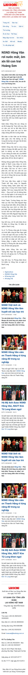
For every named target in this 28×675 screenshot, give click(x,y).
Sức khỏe (20, 38)
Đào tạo (15, 23)
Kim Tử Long (6, 429)
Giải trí (21, 26)
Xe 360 (5, 41)
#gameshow (9, 272)
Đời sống (6, 26)
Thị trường (6, 30)
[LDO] (14, 295)
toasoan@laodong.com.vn (15, 633)
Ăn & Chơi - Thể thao (10, 34)
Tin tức (13, 26)
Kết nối (12, 41)
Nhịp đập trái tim (8, 38)
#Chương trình (10, 276)
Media (20, 41)
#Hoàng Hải (9, 279)
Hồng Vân (17, 318)
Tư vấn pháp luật (8, 45)
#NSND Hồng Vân (11, 274)
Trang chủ (6, 23)
